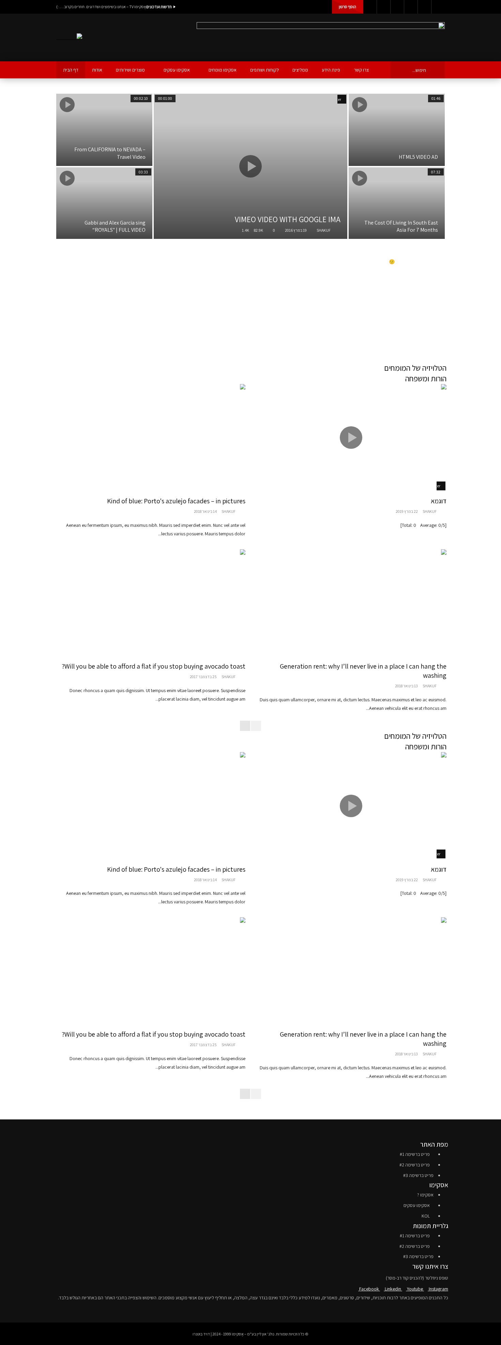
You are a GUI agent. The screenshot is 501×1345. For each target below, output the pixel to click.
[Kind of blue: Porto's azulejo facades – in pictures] (150, 437)
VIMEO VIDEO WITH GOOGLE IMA (287, 219)
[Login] (438, 7)
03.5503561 (436, 342)
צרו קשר (361, 70)
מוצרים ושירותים (130, 70)
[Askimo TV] (69, 37)
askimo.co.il (436, 306)
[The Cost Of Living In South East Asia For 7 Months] (397, 203)
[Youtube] (397, 7)
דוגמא (438, 500)
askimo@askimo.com (403, 334)
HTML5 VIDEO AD (418, 157)
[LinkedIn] (383, 7)
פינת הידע (331, 70)
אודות (97, 70)
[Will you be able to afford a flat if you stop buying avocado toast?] (150, 603)
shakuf (324, 230)
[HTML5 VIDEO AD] (397, 130)
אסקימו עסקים (177, 70)
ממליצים (300, 70)
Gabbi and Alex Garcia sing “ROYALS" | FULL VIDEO (115, 226)
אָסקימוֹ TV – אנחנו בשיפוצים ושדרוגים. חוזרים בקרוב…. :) (101, 6)
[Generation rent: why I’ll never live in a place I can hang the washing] (351, 603)
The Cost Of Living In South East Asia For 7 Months (401, 226)
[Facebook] (370, 7)
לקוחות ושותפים (264, 70)
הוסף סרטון (347, 6)
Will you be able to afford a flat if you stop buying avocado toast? (153, 666)
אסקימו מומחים (223, 70)
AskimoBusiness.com (427, 320)
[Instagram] (411, 7)
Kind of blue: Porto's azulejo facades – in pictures (176, 500)
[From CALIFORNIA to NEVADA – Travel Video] (104, 130)
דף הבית (70, 70)
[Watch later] (424, 7)
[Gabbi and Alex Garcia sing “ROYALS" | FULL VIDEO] (104, 203)
